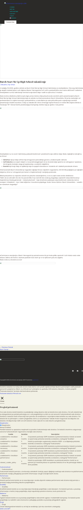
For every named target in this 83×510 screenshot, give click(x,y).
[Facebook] (77, 371)
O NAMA (12, 7)
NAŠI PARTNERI (14, 11)
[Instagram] (82, 371)
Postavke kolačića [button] (6, 393)
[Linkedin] (73, 371)
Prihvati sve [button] (17, 393)
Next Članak (5, 350)
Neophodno (6, 425)
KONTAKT (12, 14)
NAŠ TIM (12, 9)
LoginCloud (35, 380)
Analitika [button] (3, 485)
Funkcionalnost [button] (5, 467)
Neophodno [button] (4, 423)
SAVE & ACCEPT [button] (5, 509)
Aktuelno (4, 85)
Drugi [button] (2, 502)
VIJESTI (12, 16)
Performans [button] (4, 476)
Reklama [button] (3, 493)
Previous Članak (6, 347)
